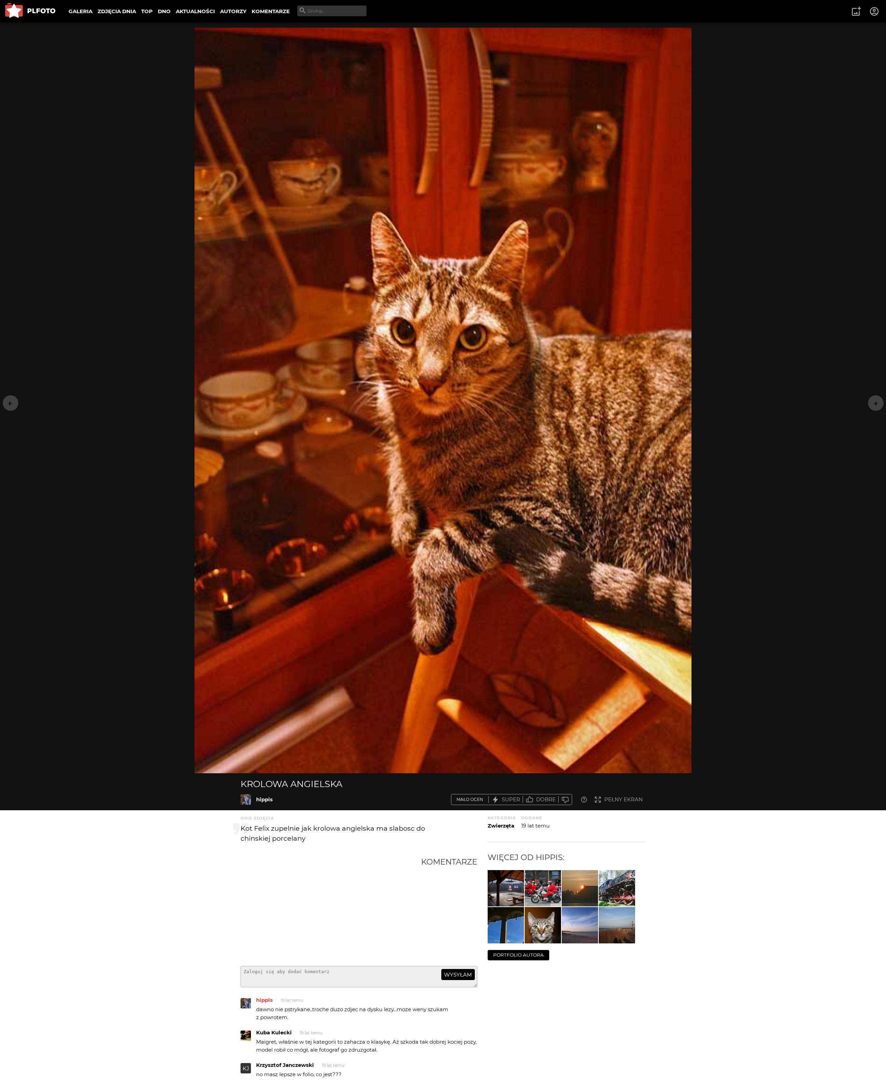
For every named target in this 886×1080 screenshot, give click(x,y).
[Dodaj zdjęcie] (856, 11)
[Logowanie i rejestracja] (874, 11)
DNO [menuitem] (164, 11)
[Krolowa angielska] (246, 799)
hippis (264, 799)
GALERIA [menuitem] (80, 11)
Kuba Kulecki (274, 1032)
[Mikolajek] (543, 888)
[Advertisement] (331, 908)
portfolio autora (518, 955)
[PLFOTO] (30, 11)
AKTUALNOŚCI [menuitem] (195, 11)
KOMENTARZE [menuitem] (271, 11)
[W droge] (617, 888)
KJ (246, 1068)
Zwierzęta (501, 825)
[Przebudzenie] (580, 888)
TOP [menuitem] (147, 11)
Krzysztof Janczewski (285, 1065)
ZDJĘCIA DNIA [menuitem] (117, 11)
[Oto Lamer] (543, 925)
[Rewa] (617, 925)
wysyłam (458, 974)
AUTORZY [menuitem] (233, 11)
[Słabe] (565, 799)
